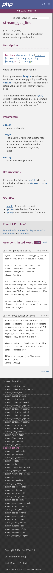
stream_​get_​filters (13, 445)
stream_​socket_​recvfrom (15, 513)
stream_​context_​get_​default (17, 402)
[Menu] (49, 4)
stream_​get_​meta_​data (15, 451)
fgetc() (10, 212)
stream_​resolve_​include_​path (18, 474)
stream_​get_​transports (15, 454)
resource (40, 55)
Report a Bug (23, 233)
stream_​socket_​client (14, 500)
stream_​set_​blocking (14, 480)
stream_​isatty (11, 464)
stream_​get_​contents (14, 441)
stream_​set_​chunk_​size (15, 484)
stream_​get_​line (12, 448)
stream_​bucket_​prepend (15, 396)
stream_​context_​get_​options (17, 406)
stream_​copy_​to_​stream (15, 425)
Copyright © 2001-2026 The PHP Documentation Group (20, 553)
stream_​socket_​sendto (15, 516)
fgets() (40, 95)
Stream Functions (13, 381)
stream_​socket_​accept (14, 496)
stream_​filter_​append (14, 428)
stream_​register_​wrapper (15, 471)
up (4, 250)
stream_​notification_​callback (17, 467)
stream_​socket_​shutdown (16, 522)
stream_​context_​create (15, 399)
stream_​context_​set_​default (17, 412)
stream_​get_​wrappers (14, 458)
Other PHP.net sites (14, 569)
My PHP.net (10, 563)
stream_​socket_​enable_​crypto (18, 503)
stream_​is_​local (12, 461)
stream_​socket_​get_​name (16, 506)
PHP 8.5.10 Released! (26, 10)
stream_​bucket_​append (15, 386)
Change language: (21, 18)
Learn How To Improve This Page (19, 230)
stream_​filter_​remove (14, 438)
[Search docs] (43, 4)
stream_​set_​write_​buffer (15, 493)
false (34, 61)
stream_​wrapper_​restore (15, 532)
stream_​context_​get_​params (17, 409)
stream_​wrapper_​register (15, 529)
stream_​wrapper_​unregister (17, 535)
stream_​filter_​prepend (14, 432)
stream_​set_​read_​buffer (15, 487)
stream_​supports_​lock (14, 526)
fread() (10, 206)
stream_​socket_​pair (13, 509)
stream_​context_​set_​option (17, 415)
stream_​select (11, 477)
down (10, 250)
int (17, 58)
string (34, 58)
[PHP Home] (7, 4)
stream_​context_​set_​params (17, 422)
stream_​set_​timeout (13, 490)
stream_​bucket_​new (13, 393)
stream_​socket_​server (14, 519)
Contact (23, 563)
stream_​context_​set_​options (17, 419)
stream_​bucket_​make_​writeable (19, 389)
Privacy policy (34, 569)
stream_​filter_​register (14, 435)
